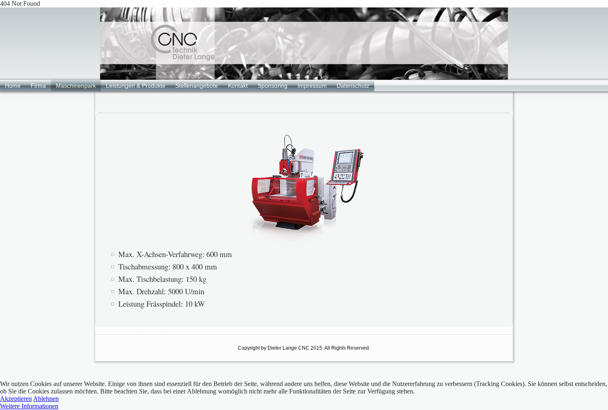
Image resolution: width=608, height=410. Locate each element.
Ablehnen (46, 398)
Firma (38, 85)
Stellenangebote (196, 85)
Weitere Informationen (29, 406)
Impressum (312, 85)
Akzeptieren (16, 398)
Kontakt (238, 85)
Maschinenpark (76, 85)
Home (13, 85)
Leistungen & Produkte (135, 85)
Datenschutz (353, 85)
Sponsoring (272, 85)
